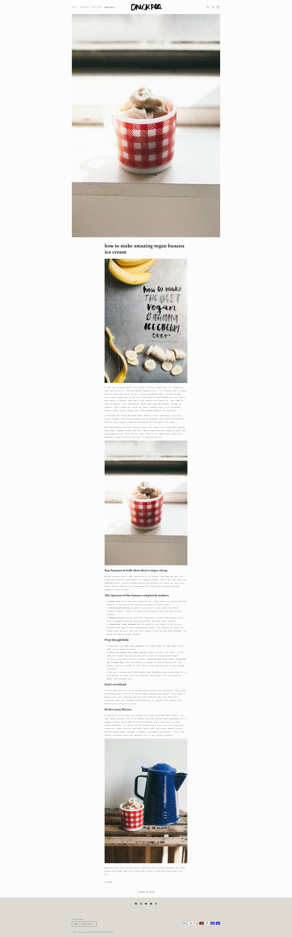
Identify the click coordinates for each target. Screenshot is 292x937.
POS (93, 932)
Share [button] (109, 882)
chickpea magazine (84, 932)
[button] (74, 7)
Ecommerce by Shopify (105, 932)
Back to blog (147, 892)
